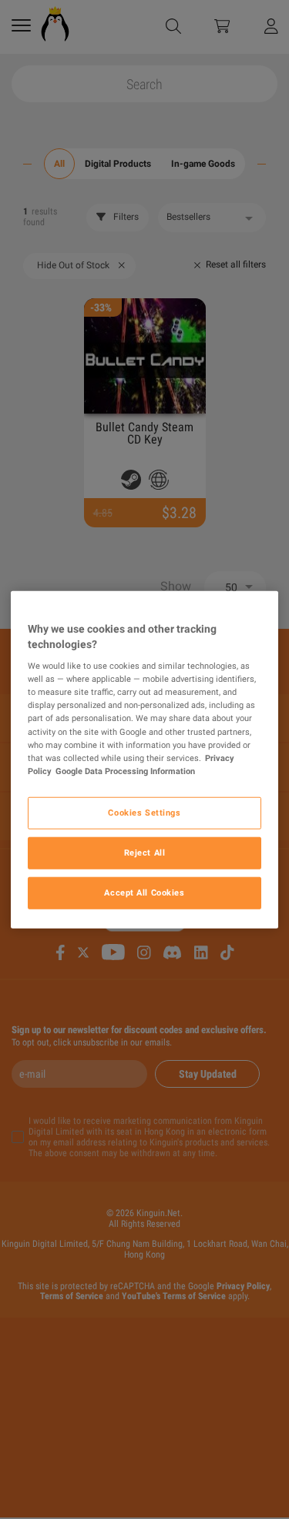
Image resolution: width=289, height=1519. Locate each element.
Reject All (145, 851)
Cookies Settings (144, 811)
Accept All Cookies (144, 891)
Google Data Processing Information (125, 770)
